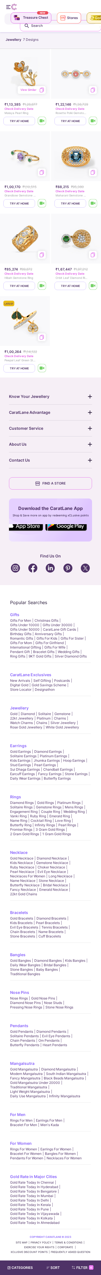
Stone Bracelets (22, 936)
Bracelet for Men (23, 1125)
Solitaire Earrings (23, 756)
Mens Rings (74, 807)
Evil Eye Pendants (56, 1036)
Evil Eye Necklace (52, 872)
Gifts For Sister (72, 638)
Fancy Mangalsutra (25, 1078)
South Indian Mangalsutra (66, 1074)
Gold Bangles (20, 960)
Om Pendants (48, 1040)
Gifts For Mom (21, 643)
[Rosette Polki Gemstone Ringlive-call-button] (93, 121)
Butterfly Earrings (57, 778)
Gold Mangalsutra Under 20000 (35, 1083)
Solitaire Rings (21, 807)
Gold (13, 714)
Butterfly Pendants (24, 1045)
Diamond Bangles (48, 960)
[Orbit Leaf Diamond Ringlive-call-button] (93, 286)
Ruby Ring (38, 816)
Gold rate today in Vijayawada (34, 1214)
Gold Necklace (21, 858)
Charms (60, 718)
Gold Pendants (21, 1031)
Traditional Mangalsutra (28, 1087)
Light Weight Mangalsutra (30, 1091)
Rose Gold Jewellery (26, 727)
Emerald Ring (59, 816)
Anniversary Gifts (48, 634)
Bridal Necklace (55, 885)
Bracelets (19, 912)
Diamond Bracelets (51, 918)
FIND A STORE (54, 483)
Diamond (28, 714)
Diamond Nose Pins (25, 1003)
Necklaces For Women (27, 876)
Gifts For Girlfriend (49, 643)
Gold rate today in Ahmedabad (34, 1223)
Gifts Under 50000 (25, 629)
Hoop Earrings (74, 760)
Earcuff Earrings (22, 774)
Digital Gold (19, 685)
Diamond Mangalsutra (58, 1069)
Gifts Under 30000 (57, 625)
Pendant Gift (20, 652)
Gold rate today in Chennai (32, 1182)
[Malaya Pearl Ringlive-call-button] (42, 121)
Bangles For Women (60, 1153)
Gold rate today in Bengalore (33, 1191)
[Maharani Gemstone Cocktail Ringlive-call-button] (93, 203)
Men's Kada (49, 1125)
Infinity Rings (45, 825)
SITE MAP (21, 1242)
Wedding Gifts (68, 652)
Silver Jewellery (63, 723)
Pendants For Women (26, 1158)
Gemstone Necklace (52, 863)
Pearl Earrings (45, 765)
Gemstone (62, 714)
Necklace (18, 852)
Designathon (45, 689)
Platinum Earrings (53, 756)
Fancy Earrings (49, 774)
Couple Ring (50, 811)
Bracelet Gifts (43, 652)
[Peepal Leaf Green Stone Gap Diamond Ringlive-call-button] (42, 368)
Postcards (62, 680)
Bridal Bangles (55, 965)
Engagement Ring (24, 811)
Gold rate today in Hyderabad (34, 1187)
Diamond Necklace (52, 858)
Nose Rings (19, 998)
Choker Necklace (51, 867)
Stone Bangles (21, 969)
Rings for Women (23, 1149)
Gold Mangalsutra (24, 1069)
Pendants (19, 1025)
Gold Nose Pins (43, 998)
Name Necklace (22, 881)
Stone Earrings (76, 774)
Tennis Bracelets (55, 927)
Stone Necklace (51, 881)
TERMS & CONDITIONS (68, 1242)
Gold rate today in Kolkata (31, 1218)
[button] (55, 1267)
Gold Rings (45, 803)
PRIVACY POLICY (41, 1242)
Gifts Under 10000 (24, 625)
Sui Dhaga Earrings (25, 769)
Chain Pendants (22, 1040)
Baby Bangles (47, 969)
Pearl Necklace (22, 872)
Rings (15, 796)
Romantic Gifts (21, 638)
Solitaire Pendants (24, 1036)
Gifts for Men (20, 620)
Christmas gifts (46, 620)
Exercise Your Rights (39, 1247)
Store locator (20, 689)
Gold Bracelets (21, 918)
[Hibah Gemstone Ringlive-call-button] (42, 286)
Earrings (18, 745)
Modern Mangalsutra (26, 1074)
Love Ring (63, 820)
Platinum (43, 718)
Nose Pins (19, 992)
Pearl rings (67, 825)
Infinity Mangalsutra (64, 1096)
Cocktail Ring (41, 820)
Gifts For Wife (54, 647)
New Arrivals (20, 680)
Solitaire (44, 714)
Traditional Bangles (25, 974)
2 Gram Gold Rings (24, 834)
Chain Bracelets (22, 932)
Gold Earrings (20, 751)
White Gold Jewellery (62, 727)
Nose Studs (53, 1003)
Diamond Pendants (51, 1031)
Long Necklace (60, 876)
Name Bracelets (50, 932)
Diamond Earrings (48, 751)
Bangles (18, 954)
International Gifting (25, 647)
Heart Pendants (55, 1045)
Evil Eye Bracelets (24, 927)
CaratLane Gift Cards (59, 629)
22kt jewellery (21, 718)
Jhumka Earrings (47, 760)
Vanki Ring (18, 816)
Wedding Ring (74, 811)
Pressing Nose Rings (26, 1007)
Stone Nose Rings (59, 1007)
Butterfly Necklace (25, 885)
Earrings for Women (55, 1149)
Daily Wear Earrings (25, 778)
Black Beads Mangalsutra (64, 1078)
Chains (41, 723)
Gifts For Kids (46, 638)
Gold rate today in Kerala (30, 1205)
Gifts (14, 614)
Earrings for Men (49, 1120)
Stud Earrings (20, 765)
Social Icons (26, 531)
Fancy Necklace (23, 889)
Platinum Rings (69, 803)
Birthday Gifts (20, 634)
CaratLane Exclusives (30, 674)
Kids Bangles (75, 960)
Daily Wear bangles (25, 965)
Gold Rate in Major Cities (33, 1176)
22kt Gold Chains (23, 894)
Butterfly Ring (20, 825)
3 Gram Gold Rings (50, 829)
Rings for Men (21, 1120)
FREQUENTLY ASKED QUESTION (70, 1251)
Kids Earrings (20, 760)
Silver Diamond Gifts (71, 656)
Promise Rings (21, 829)
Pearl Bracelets (48, 923)
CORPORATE (66, 1247)
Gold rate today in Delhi (29, 1200)
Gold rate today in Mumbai (31, 1196)
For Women (21, 1143)
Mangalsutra (22, 1063)
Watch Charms (21, 723)
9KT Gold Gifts (40, 656)
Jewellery (19, 708)
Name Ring (18, 820)
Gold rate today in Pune (29, 1209)
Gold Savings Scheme (49, 685)
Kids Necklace (21, 863)
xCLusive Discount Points (29, 1251)
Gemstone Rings (48, 807)
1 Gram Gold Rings (56, 834)
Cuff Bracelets (49, 936)
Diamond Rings (22, 803)
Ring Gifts (17, 656)
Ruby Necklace (22, 867)
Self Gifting (42, 680)
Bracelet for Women (26, 1153)
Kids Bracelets (21, 923)
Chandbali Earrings (58, 769)
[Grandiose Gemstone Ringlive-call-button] (42, 203)
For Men (18, 1114)
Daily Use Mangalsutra (28, 1096)
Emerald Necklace (53, 889)
